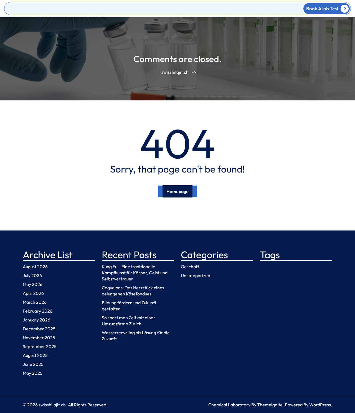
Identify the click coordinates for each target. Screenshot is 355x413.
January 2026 (36, 320)
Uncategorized (195, 275)
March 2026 (35, 302)
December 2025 (39, 328)
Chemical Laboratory (229, 404)
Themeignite (270, 404)
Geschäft (190, 266)
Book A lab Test (322, 8)
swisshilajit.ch (175, 72)
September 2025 (40, 346)
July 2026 (32, 275)
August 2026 (35, 266)
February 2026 (37, 311)
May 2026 (32, 284)
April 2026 (33, 293)
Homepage (177, 191)
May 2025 (32, 373)
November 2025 (39, 337)
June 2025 (33, 364)
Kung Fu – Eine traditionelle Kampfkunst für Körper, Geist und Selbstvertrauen (135, 273)
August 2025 (35, 355)
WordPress (320, 404)
